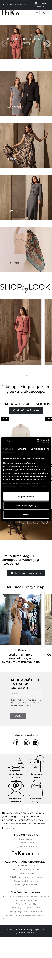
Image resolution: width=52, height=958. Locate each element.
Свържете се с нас (26, 866)
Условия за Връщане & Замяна (26, 908)
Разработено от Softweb (26, 932)
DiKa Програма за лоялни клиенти (26, 877)
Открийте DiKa (26, 873)
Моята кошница (26, 843)
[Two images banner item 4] (26, 249)
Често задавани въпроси (26, 885)
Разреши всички (26, 496)
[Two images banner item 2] (26, 145)
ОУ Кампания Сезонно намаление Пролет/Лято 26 (25, 916)
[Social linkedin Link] (35, 742)
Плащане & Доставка (26, 904)
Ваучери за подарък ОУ (26, 900)
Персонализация (24, 505)
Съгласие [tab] (8, 448)
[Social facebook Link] (16, 742)
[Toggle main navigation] (37, 12)
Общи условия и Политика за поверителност (26, 896)
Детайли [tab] (22, 448)
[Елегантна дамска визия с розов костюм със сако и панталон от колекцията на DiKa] (21, 335)
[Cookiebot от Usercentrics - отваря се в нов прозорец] (37, 441)
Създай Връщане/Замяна (26, 846)
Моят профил (26, 839)
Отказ (26, 514)
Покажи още (9, 828)
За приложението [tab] (40, 448)
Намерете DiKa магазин (26, 881)
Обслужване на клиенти (14, 5)
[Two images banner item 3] (26, 197)
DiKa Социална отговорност (26, 869)
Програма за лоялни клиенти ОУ (26, 911)
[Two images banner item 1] (26, 93)
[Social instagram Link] (26, 742)
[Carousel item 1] (26, 41)
